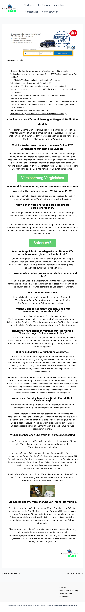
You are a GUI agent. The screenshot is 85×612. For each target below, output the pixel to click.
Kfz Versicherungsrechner (51, 5)
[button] (59, 11)
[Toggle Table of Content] (8, 66)
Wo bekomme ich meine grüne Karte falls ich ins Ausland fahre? (37, 95)
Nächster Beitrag (74, 573)
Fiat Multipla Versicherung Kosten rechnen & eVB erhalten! (35, 80)
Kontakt (62, 587)
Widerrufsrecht (65, 594)
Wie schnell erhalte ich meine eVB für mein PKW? (31, 83)
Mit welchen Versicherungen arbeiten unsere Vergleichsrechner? (38, 86)
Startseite (29, 5)
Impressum (64, 597)
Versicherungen (50, 11)
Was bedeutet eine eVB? (21, 98)
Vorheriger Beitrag (11, 573)
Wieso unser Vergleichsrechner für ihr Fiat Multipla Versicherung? (38, 113)
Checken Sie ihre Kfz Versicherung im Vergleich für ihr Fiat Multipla (39, 71)
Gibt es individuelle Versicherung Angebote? (29, 110)
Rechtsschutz (31, 11)
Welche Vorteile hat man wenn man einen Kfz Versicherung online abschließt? (43, 101)
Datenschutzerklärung (68, 590)
